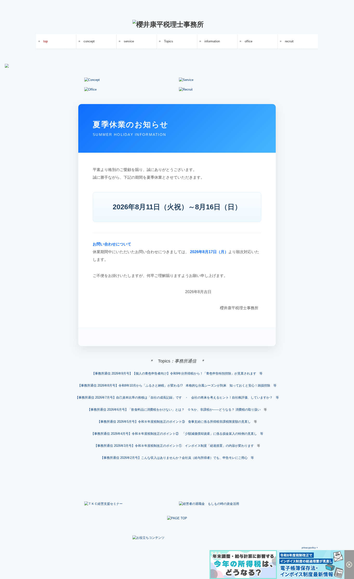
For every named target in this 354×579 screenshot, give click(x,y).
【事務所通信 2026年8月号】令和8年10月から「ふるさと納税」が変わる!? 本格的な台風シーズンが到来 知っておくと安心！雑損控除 (174, 385)
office (248, 41)
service (129, 41)
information (212, 41)
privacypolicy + (310, 547)
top (45, 41)
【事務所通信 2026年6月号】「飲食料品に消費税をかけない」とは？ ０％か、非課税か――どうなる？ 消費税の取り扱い (174, 409)
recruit (289, 41)
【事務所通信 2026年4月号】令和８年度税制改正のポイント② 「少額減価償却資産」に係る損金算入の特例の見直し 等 (177, 433)
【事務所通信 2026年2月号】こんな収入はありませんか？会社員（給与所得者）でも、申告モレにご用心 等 (177, 458)
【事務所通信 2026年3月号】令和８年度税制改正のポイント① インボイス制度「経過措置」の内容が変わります (174, 445)
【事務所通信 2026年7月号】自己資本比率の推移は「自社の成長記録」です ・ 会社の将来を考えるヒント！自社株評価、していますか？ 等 (177, 397)
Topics (168, 41)
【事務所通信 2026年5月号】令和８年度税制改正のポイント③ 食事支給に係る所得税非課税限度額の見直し (174, 421)
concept (89, 41)
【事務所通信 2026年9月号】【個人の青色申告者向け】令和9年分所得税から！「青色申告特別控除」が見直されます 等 (177, 373)
